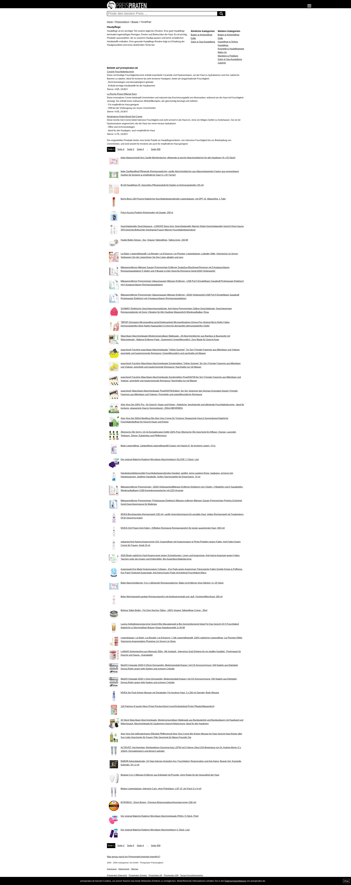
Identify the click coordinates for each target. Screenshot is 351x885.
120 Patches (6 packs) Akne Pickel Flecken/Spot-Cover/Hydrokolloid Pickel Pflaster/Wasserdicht (167, 706)
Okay (346, 881)
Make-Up (222, 52)
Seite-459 (155, 149)
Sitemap (134, 869)
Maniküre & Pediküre (228, 56)
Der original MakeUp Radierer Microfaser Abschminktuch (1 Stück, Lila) (155, 830)
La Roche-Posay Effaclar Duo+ (122, 94)
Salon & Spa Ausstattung (230, 59)
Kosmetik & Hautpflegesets (231, 49)
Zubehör (222, 63)
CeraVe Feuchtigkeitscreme (120, 72)
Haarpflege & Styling (228, 42)
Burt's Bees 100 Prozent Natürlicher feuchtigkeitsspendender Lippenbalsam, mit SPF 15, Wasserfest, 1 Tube (173, 199)
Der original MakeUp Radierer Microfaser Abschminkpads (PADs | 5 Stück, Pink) (160, 816)
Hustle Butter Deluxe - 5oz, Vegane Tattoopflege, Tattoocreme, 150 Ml (154, 240)
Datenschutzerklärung (235, 881)
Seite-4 (140, 149)
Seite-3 (130, 149)
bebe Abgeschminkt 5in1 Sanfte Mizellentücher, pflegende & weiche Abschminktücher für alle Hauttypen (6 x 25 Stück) (178, 158)
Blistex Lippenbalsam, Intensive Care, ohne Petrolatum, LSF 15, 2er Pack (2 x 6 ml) (161, 788)
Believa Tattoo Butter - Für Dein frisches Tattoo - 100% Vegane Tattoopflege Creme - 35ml (164, 610)
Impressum (112, 869)
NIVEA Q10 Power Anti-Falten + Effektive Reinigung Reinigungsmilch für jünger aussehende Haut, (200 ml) (173, 528)
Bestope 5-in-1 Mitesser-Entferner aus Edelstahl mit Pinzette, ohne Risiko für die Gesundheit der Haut (170, 775)
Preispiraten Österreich (117, 875)
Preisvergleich (122, 22)
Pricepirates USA (171, 875)
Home (110, 22)
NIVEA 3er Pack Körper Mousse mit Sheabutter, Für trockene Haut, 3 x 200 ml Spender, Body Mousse (170, 692)
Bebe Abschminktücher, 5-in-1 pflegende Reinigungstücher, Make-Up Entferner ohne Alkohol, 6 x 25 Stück (172, 583)
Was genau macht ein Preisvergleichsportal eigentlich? (133, 857)
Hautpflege (223, 45)
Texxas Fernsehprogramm (191, 875)
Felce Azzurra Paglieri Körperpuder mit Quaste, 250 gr (147, 212)
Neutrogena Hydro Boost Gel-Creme (124, 116)
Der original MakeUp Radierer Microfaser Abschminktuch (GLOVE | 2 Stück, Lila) (160, 459)
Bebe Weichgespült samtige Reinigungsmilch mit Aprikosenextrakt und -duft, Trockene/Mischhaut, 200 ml (172, 596)
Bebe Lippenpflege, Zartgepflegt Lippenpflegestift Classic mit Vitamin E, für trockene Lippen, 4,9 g (168, 446)
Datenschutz (123, 869)
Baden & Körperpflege (228, 35)
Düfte (220, 38)
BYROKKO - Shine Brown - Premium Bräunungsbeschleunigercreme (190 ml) (158, 802)
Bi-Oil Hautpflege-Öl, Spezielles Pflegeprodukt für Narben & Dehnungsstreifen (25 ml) (162, 185)
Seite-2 (120, 149)
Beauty (134, 22)
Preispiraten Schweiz (138, 875)
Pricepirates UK (155, 875)
